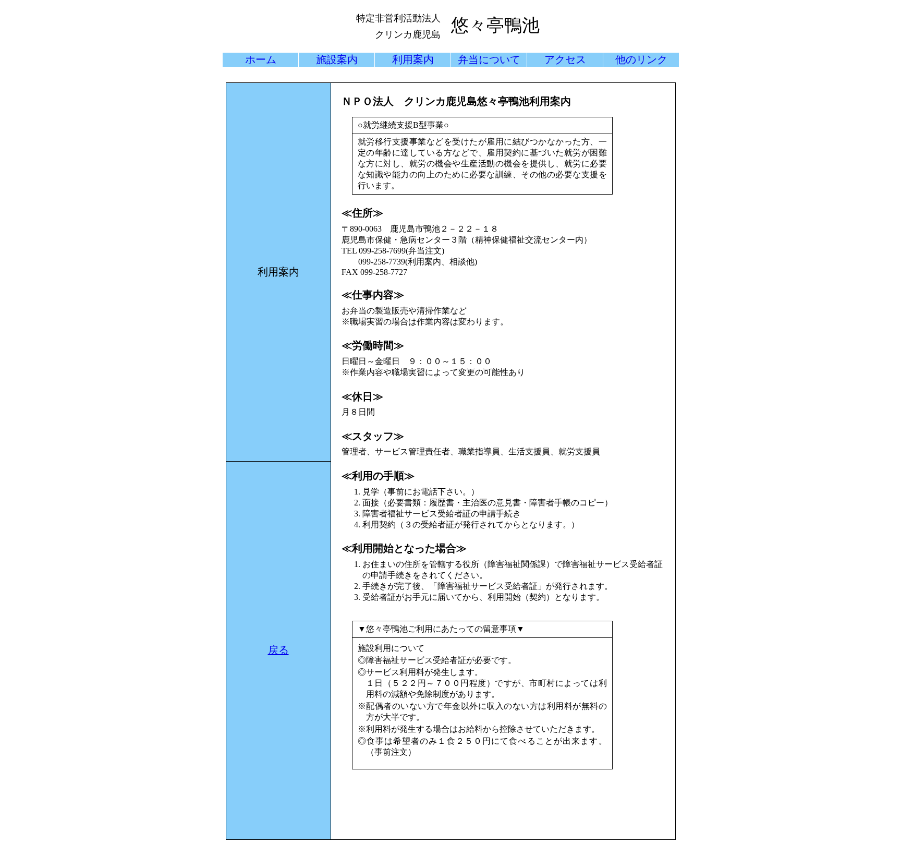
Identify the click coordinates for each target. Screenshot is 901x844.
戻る (278, 650)
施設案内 (337, 59)
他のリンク (641, 59)
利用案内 (413, 59)
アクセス (565, 59)
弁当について (489, 59)
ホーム (260, 59)
